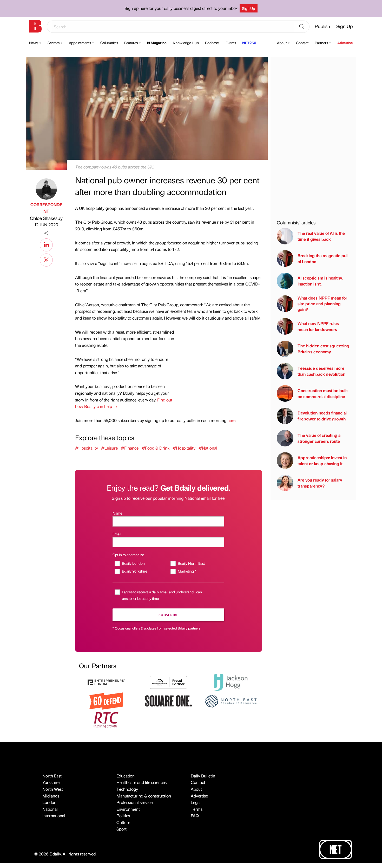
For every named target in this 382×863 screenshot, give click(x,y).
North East (52, 775)
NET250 (249, 42)
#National (208, 448)
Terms (196, 809)
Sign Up (248, 8)
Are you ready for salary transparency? (320, 482)
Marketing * (187, 571)
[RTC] (106, 719)
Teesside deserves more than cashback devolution (321, 371)
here (231, 420)
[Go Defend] (106, 700)
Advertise (345, 42)
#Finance (130, 448)
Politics (123, 815)
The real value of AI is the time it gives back (321, 236)
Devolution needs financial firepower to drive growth (322, 415)
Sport (121, 829)
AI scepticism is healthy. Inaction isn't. (320, 280)
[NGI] (168, 681)
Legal (196, 802)
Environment (128, 809)
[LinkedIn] (46, 244)
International (53, 815)
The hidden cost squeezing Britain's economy (323, 348)
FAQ (195, 815)
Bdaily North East (191, 563)
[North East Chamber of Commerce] (230, 700)
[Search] (302, 26)
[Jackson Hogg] (230, 681)
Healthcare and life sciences (141, 782)
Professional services (135, 802)
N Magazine (157, 42)
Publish (322, 26)
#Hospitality (86, 448)
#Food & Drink (155, 448)
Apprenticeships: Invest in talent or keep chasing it (322, 460)
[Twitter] (46, 259)
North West (52, 789)
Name (117, 513)
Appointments (80, 42)
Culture (123, 822)
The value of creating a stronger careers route (319, 438)
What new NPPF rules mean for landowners (318, 326)
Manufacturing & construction (143, 796)
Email (117, 533)
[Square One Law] (168, 700)
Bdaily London (133, 563)
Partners (321, 42)
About (282, 42)
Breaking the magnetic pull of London (323, 258)
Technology (127, 789)
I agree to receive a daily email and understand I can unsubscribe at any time (162, 595)
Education (125, 775)
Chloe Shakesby (46, 218)
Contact (302, 42)
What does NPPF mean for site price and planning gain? (322, 303)
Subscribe (168, 614)
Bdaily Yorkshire (134, 571)
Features (131, 42)
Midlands (50, 796)
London (49, 802)
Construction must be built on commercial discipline (323, 393)
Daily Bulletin (203, 775)
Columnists (109, 42)
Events (231, 42)
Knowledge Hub (186, 42)
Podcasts (212, 42)
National (50, 809)
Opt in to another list (128, 554)
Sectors (54, 42)
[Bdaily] (35, 26)
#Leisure (109, 448)
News (33, 42)
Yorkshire (51, 782)
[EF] (106, 681)
